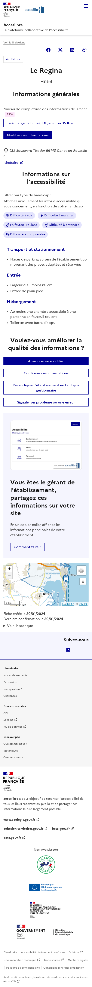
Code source (52, 960)
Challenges (10, 696)
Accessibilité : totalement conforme (43, 952)
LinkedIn (68, 649)
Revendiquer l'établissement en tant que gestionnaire (46, 388)
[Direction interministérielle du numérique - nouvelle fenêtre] (46, 932)
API (5, 713)
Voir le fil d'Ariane (14, 43)
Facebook (48, 50)
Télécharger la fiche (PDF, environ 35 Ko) (40, 123)
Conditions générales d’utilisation (63, 968)
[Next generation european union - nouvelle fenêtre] (46, 887)
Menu (86, 6)
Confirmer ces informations (46, 373)
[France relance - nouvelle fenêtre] (46, 864)
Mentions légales (78, 960)
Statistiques (10, 751)
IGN (81, 604)
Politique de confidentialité (23, 968)
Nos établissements (15, 675)
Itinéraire (10, 162)
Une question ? (12, 689)
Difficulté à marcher (59, 215)
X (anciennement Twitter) (60, 50)
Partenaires (10, 682)
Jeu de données (12, 727)
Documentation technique (19, 960)
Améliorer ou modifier (46, 361)
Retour (16, 59)
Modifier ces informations (28, 135)
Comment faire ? (27, 546)
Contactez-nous (13, 757)
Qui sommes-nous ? (15, 744)
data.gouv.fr (12, 837)
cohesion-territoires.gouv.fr (23, 828)
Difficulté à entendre (64, 225)
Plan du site (10, 952)
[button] (9, 569)
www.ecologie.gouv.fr (19, 819)
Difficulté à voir (21, 215)
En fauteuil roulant (23, 225)
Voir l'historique (20, 625)
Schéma (8, 720)
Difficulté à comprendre (27, 234)
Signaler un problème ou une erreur (46, 402)
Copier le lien (84, 50)
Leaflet (66, 604)
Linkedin (72, 50)
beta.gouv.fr (61, 828)
